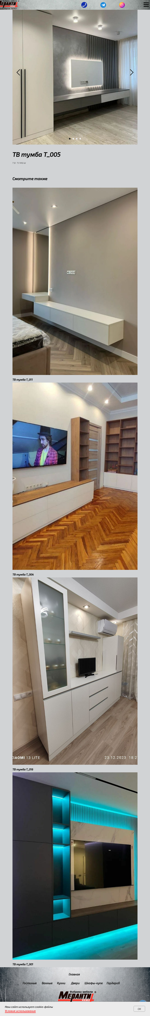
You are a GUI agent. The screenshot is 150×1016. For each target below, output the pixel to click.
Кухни (61, 983)
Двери (75, 983)
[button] (84, 5)
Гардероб (113, 983)
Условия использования (20, 1010)
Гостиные (30, 983)
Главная (74, 974)
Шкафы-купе (94, 983)
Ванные (47, 983)
